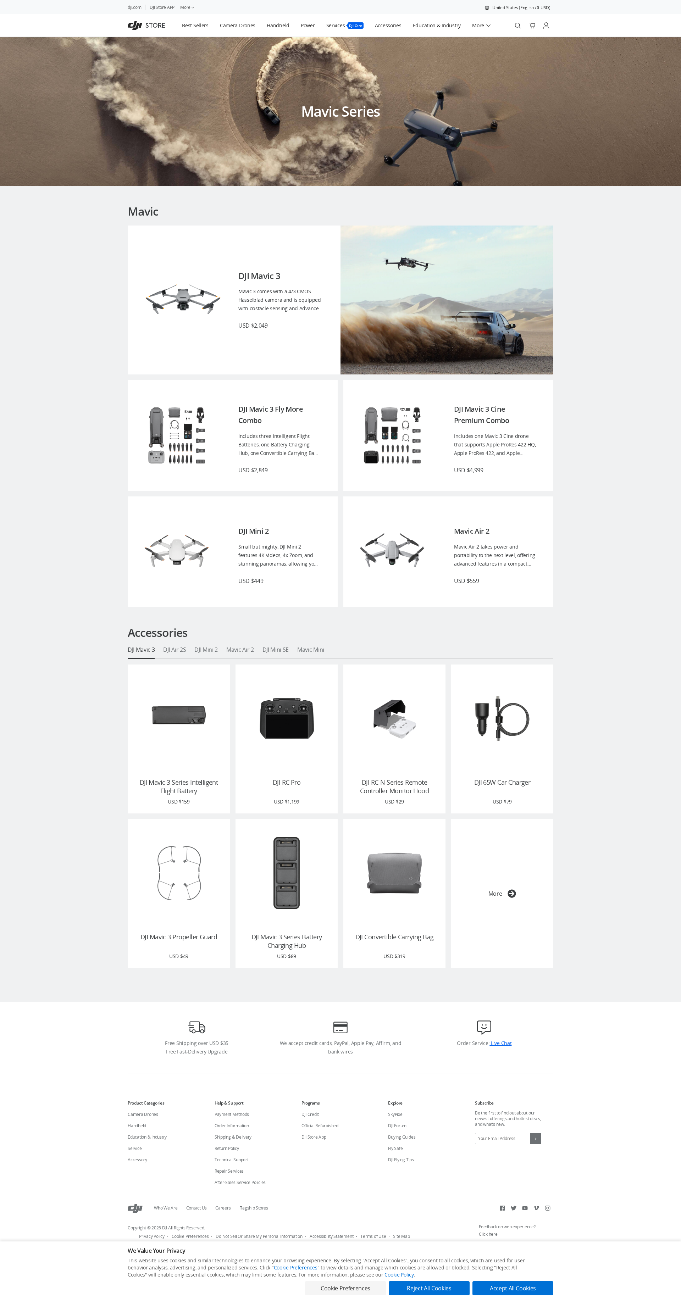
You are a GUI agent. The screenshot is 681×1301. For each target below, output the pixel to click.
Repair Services (229, 1171)
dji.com (134, 7)
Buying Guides (401, 1137)
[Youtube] (525, 1208)
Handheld (137, 1126)
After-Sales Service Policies (240, 1182)
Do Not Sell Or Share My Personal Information (259, 1236)
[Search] (518, 25)
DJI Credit (310, 1114)
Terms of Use (373, 1236)
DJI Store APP (162, 7)
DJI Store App (313, 1137)
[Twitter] (513, 1208)
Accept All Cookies (513, 1288)
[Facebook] (502, 1208)
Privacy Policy (152, 1236)
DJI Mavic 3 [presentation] (141, 650)
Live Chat (500, 1043)
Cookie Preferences (190, 1236)
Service (135, 1148)
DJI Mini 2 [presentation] (206, 650)
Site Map (401, 1236)
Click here (488, 1234)
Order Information (232, 1126)
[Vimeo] (536, 1208)
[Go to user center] (546, 25)
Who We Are (166, 1208)
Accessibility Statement (331, 1236)
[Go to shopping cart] (532, 25)
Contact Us (196, 1208)
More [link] (185, 7)
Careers (223, 1208)
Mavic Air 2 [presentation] (240, 650)
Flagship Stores (253, 1208)
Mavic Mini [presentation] (310, 650)
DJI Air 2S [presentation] (174, 650)
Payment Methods (232, 1114)
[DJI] (135, 1208)
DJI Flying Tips (401, 1160)
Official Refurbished (319, 1126)
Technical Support (232, 1160)
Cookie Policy (399, 1274)
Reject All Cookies (429, 1288)
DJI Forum (397, 1126)
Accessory (137, 1160)
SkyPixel (395, 1114)
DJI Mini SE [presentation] (275, 650)
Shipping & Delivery (233, 1137)
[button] (517, 8)
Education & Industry (147, 1137)
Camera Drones (143, 1114)
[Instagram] (547, 1208)
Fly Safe (395, 1148)
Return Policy (227, 1148)
